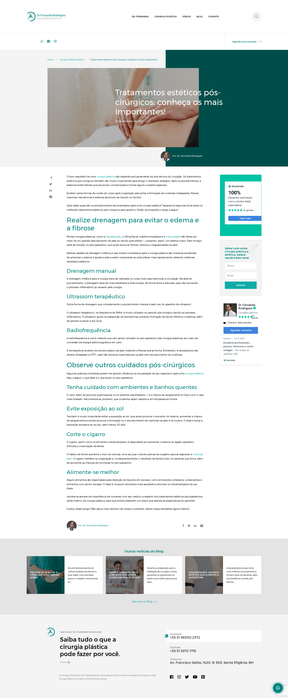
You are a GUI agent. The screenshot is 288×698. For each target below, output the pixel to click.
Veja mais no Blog (142, 601)
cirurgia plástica (105, 176)
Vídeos (186, 16)
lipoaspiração (113, 236)
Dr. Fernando (140, 16)
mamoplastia (173, 236)
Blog (199, 16)
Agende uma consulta (244, 41)
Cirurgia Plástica (165, 16)
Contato (213, 16)
